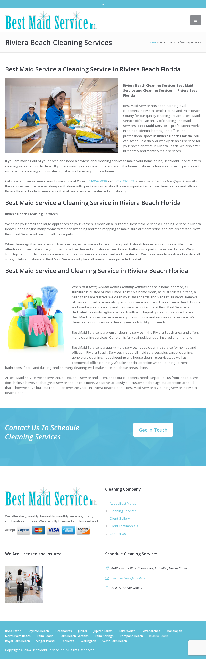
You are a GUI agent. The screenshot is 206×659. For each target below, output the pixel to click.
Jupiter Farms (103, 631)
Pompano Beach (131, 636)
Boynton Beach (38, 631)
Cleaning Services (123, 511)
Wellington (88, 641)
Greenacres (63, 631)
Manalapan (174, 631)
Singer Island (45, 641)
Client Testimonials (124, 526)
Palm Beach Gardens (74, 636)
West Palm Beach (114, 641)
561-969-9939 (97, 181)
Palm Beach (45, 636)
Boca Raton (13, 631)
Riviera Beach (158, 636)
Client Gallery (120, 518)
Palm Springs (104, 636)
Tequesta (67, 641)
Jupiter (82, 631)
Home (152, 42)
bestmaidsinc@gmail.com (129, 578)
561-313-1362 (124, 181)
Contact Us (118, 533)
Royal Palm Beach (17, 641)
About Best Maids (123, 503)
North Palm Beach (18, 636)
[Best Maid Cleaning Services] (53, 496)
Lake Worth (127, 631)
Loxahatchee (151, 631)
